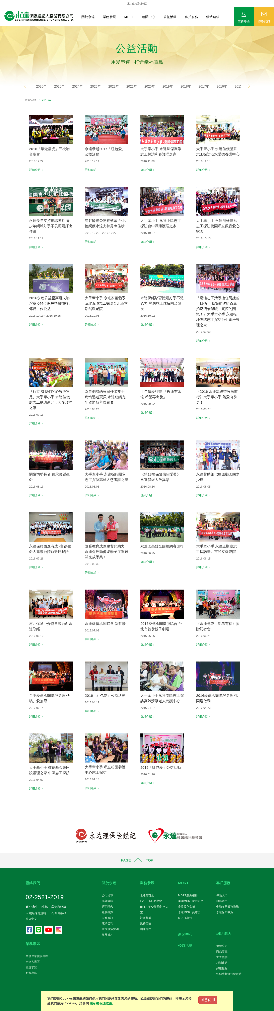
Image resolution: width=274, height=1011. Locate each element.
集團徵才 (107, 934)
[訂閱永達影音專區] (49, 930)
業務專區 (244, 21)
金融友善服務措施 (227, 906)
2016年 (222, 86)
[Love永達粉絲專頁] (30, 930)
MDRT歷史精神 (188, 895)
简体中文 (31, 918)
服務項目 (221, 901)
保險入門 (221, 895)
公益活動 (170, 17)
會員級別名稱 (186, 906)
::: (1, 28)
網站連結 (212, 17)
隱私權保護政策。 (102, 1003)
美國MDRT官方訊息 (190, 901)
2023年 (95, 86)
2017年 (204, 86)
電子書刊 (107, 923)
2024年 (77, 86)
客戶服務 (191, 17)
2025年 (59, 86)
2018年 (186, 86)
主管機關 (221, 957)
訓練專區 (145, 929)
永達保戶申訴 (224, 912)
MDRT (129, 17)
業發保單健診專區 (37, 956)
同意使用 (208, 1000)
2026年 (41, 86)
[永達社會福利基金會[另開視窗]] (175, 835)
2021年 (131, 86)
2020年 (149, 86)
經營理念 (107, 906)
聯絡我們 (264, 21)
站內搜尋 (60, 913)
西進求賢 (31, 967)
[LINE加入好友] (39, 930)
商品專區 (221, 951)
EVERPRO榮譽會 (151, 901)
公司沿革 (107, 895)
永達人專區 (33, 961)
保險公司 (221, 945)
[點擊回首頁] (37, 16)
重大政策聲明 (110, 929)
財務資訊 (107, 917)
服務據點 (107, 912)
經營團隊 (107, 901)
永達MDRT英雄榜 (189, 912)
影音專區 (31, 973)
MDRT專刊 (185, 917)
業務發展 (109, 17)
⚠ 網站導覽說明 (36, 913)
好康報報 (221, 968)
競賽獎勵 (145, 917)
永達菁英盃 (147, 895)
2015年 (240, 86)
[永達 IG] (58, 930)
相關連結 (221, 962)
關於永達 (88, 17)
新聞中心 (148, 17)
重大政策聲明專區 (137, 3)
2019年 (167, 86)
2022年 (113, 86)
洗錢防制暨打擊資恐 (229, 974)
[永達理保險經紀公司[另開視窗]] (106, 835)
